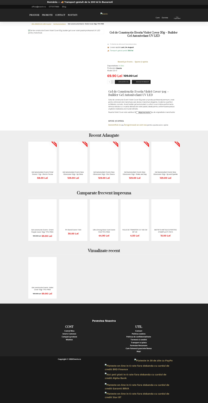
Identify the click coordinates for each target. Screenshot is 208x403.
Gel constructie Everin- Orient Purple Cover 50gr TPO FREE (42, 231)
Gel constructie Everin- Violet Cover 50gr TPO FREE (42, 288)
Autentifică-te (114, 125)
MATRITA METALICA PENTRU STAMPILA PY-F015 (165, 231)
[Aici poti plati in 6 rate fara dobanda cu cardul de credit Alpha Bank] (139, 376)
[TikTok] (117, 311)
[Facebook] (82, 311)
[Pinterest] (108, 311)
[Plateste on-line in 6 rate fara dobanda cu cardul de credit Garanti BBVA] (139, 386)
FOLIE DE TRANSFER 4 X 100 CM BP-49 (134, 231)
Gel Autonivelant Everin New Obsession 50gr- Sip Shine (73, 173)
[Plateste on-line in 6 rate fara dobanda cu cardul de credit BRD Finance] (139, 367)
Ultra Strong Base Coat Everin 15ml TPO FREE (104, 231)
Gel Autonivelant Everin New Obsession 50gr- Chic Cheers (104, 173)
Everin (119, 68)
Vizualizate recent (104, 251)
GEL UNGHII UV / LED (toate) (41, 24)
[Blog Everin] (125, 311)
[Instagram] (91, 311)
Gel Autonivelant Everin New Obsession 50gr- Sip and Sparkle (165, 173)
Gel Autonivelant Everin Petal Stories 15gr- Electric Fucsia (42, 173)
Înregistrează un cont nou (135, 125)
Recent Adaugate (104, 135)
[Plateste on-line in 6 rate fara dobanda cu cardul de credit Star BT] (139, 395)
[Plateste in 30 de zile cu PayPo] (153, 360)
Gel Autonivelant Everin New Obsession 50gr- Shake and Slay (135, 173)
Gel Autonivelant (59, 24)
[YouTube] (99, 311)
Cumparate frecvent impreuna (104, 193)
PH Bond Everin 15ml (73, 230)
